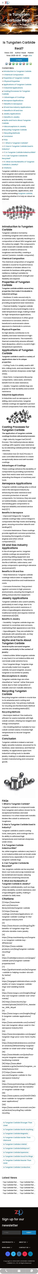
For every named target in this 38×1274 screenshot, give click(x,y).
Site (30, 55)
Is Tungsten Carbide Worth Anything (18, 1129)
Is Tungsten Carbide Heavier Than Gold (17, 1161)
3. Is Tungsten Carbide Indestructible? (19, 152)
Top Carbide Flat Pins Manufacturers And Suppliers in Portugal (27, 1193)
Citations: (7, 168)
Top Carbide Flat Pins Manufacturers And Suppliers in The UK (27, 1185)
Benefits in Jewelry (11, 117)
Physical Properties (12, 81)
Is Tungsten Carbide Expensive (15, 1152)
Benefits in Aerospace (13, 104)
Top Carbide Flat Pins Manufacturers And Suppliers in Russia (27, 1182)
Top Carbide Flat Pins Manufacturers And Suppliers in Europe (10, 1187)
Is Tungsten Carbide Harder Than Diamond (17, 1138)
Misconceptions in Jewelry (15, 126)
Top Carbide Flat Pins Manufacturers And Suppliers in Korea (27, 1187)
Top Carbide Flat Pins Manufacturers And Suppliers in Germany (10, 1193)
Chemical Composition (13, 75)
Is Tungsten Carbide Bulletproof (16, 1148)
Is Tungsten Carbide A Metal (15, 1144)
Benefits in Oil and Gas (13, 110)
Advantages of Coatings (14, 97)
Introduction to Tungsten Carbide (17, 71)
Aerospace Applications (13, 100)
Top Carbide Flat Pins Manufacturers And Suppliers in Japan (10, 1190)
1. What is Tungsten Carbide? (16, 143)
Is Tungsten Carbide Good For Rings (18, 1156)
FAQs (5, 140)
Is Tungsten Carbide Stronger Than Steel (17, 1124)
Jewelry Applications (12, 114)
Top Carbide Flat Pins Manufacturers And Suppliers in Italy (27, 1190)
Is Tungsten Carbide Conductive (16, 1167)
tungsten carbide (25, 193)
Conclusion (8, 136)
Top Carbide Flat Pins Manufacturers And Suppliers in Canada (10, 1182)
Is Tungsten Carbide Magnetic (15, 1133)
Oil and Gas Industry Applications (17, 107)
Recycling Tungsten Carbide (15, 130)
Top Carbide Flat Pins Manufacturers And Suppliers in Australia (10, 1185)
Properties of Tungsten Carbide (16, 78)
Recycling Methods (12, 133)
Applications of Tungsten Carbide (17, 84)
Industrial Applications (13, 88)
